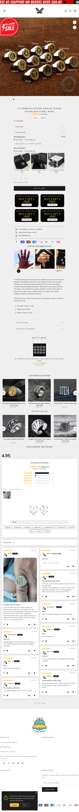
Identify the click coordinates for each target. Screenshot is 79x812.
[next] (75, 393)
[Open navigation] (4, 11)
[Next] (69, 99)
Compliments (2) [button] (49, 527)
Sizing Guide (22, 322)
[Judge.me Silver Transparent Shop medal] (44, 509)
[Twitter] (4, 763)
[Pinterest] (13, 763)
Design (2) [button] (61, 527)
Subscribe (50, 789)
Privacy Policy (19, 800)
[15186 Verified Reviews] (39, 733)
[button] (36, 114)
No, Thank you (30, 140)
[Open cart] (75, 11)
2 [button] (38, 703)
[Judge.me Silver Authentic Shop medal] (33, 509)
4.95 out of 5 (45, 467)
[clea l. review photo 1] (20, 580)
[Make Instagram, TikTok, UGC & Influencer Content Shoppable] (59, 271)
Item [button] (31, 531)
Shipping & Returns (25, 329)
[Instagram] (8, 763)
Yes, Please (19, 140)
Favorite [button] (71, 527)
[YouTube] (18, 763)
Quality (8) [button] (17, 527)
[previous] (3, 393)
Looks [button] (39, 531)
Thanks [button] (47, 531)
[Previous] (9, 99)
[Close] (36, 793)
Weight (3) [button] (37, 527)
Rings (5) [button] (27, 527)
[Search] (70, 11)
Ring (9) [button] (7, 527)
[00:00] (39, 56)
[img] (7, 551)
